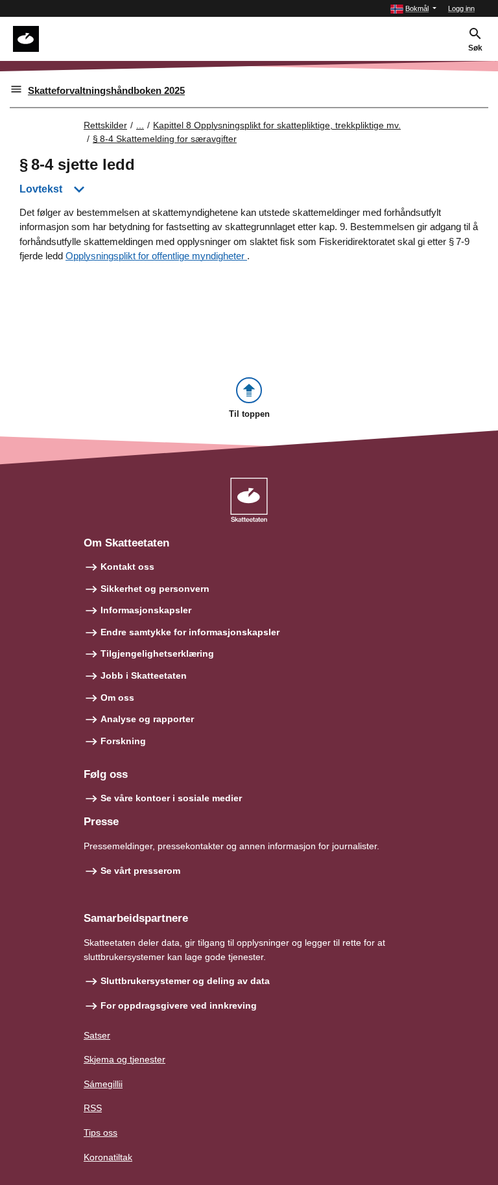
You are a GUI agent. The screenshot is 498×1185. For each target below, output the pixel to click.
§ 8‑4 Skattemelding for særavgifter (165, 139)
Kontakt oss (127, 566)
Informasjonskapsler (146, 610)
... (140, 125)
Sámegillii (103, 1084)
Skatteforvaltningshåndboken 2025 (106, 90)
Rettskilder (105, 125)
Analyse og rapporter (147, 719)
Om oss (117, 697)
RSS (93, 1108)
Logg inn (461, 8)
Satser (97, 1035)
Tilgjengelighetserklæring (157, 653)
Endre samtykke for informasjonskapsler (190, 632)
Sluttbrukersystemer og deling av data (185, 981)
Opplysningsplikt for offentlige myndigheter (156, 255)
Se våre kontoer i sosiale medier (171, 798)
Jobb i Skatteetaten (144, 675)
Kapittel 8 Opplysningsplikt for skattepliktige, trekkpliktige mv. (277, 125)
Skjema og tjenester (124, 1059)
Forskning (123, 741)
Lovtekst (40, 188)
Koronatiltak (108, 1157)
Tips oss (100, 1132)
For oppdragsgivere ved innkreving (179, 1005)
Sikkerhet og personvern (155, 588)
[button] (413, 8)
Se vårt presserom (140, 870)
